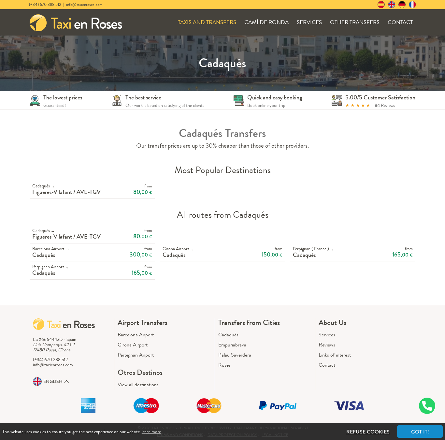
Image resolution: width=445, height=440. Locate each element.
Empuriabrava (232, 344)
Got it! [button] (420, 431)
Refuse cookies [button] (368, 431)
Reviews (327, 344)
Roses (224, 365)
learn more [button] (151, 431)
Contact (400, 22)
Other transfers (355, 22)
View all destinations (138, 384)
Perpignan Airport (136, 355)
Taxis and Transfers (207, 22)
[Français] (412, 4)
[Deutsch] (402, 4)
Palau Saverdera (234, 355)
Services (309, 22)
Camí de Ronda (266, 22)
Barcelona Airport (136, 334)
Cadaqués (228, 334)
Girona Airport (133, 344)
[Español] (381, 4)
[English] (391, 4)
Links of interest (335, 355)
